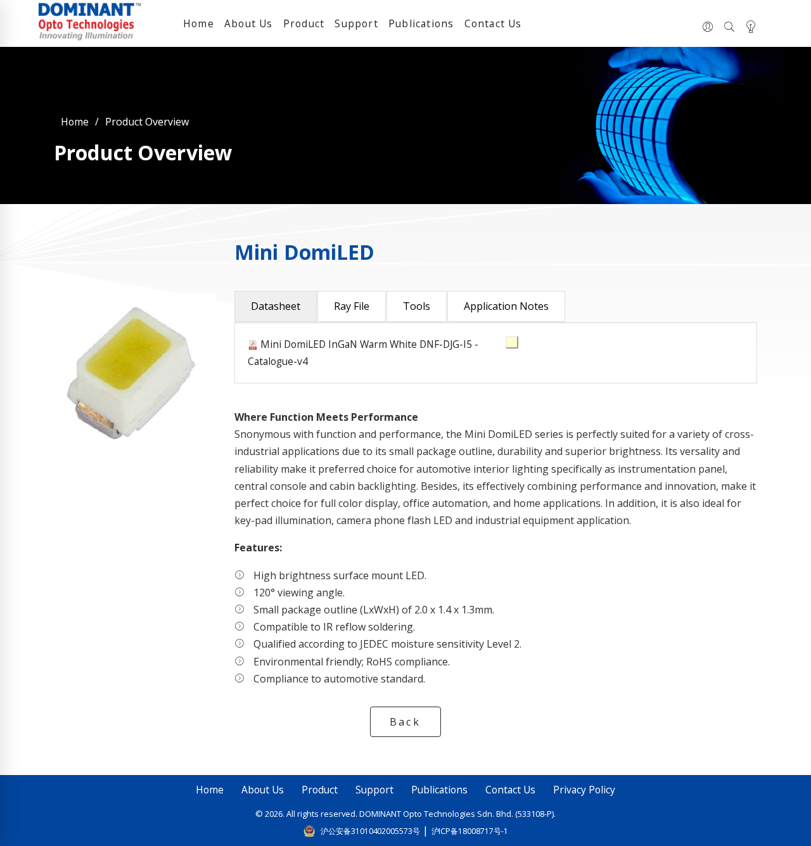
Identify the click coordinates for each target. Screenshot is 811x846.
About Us (248, 23)
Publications (421, 23)
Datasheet (275, 306)
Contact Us (493, 23)
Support (356, 23)
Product (303, 23)
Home (198, 23)
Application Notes (506, 306)
